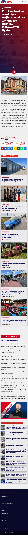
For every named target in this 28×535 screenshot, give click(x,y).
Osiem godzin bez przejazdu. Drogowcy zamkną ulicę (13, 382)
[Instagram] (7, 528)
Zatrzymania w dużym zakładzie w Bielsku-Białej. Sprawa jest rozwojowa (16, 481)
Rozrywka (5, 412)
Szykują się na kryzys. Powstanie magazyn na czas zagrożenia (12, 180)
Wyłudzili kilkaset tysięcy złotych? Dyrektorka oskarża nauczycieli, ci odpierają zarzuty (16, 451)
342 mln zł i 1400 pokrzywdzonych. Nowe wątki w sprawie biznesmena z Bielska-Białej (16, 463)
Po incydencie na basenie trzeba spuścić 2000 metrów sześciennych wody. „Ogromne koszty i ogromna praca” (16, 428)
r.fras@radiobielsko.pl (14, 139)
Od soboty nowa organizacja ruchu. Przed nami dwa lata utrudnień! (16, 475)
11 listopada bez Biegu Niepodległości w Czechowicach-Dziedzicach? (14, 321)
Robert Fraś (12, 137)
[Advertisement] (14, 51)
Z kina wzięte (6, 414)
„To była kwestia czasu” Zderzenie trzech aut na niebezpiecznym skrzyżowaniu (13, 292)
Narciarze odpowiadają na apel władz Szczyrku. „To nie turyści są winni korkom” (15, 469)
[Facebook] (8, 528)
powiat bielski (7, 7)
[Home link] (6, 1)
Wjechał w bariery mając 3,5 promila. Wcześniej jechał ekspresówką (11, 236)
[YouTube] (2, 528)
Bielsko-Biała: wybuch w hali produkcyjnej (14, 457)
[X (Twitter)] (4, 528)
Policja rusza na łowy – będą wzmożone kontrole (12, 376)
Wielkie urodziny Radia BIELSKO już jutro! (10, 344)
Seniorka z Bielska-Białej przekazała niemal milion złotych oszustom (16, 439)
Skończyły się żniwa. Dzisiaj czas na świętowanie (13, 264)
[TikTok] (5, 528)
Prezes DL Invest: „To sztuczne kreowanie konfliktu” (13, 394)
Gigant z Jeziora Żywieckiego (14, 445)
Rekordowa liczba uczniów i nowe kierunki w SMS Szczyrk (12, 207)
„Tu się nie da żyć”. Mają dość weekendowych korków (14, 433)
